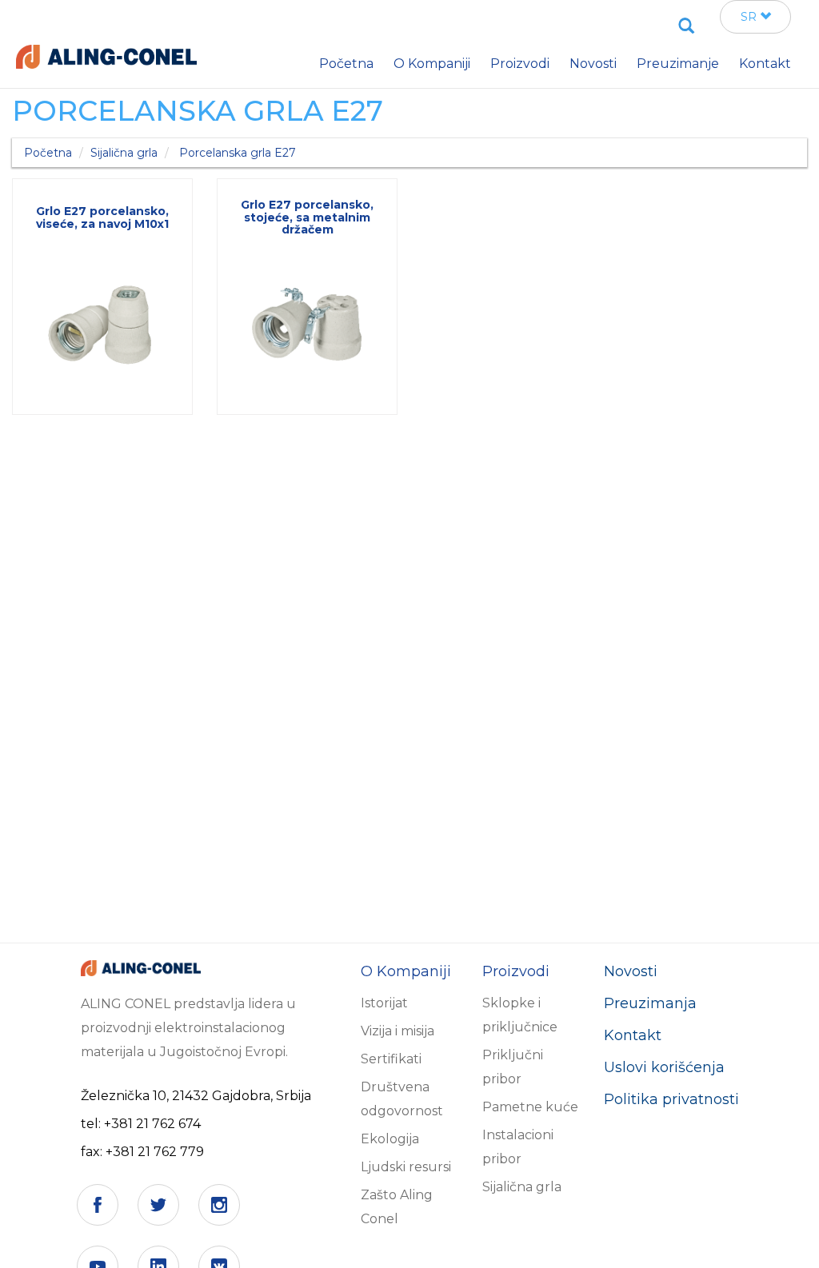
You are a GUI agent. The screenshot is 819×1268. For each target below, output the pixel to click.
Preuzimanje (678, 63)
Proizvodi (519, 63)
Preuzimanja (650, 1003)
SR (750, 17)
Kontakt (632, 1035)
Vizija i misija (397, 1031)
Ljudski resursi (406, 1166)
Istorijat (384, 1003)
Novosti (630, 971)
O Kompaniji (432, 63)
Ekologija (390, 1138)
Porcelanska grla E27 (237, 153)
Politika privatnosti (671, 1099)
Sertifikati (391, 1059)
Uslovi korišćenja (664, 1067)
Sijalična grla (124, 153)
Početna (48, 153)
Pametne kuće (530, 1106)
